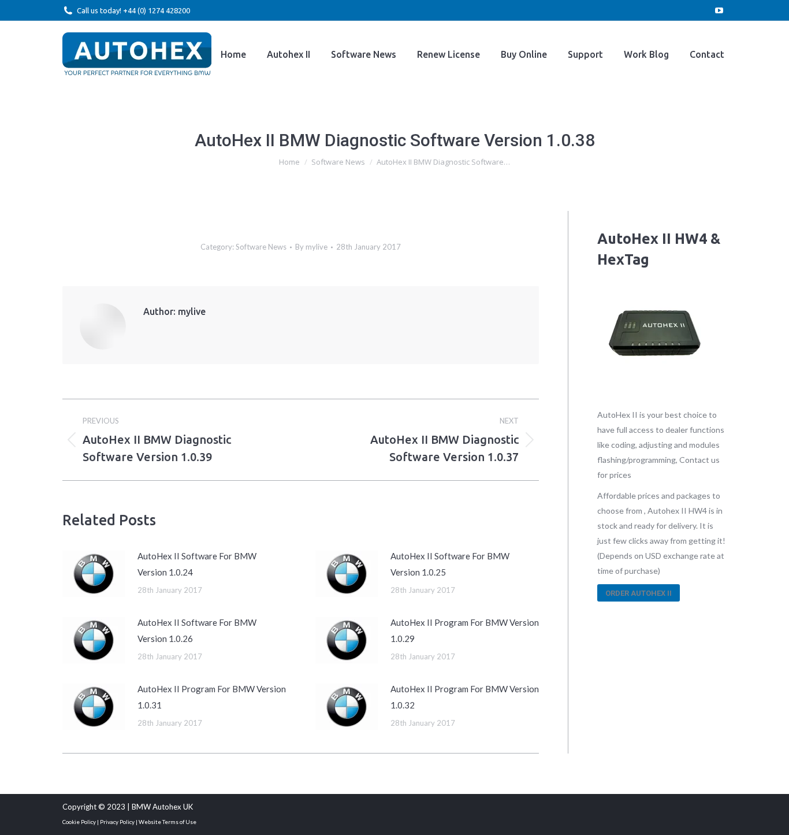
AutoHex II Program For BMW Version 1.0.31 (211, 697)
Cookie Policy (79, 821)
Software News (261, 246)
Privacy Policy (117, 821)
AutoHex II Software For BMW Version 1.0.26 (196, 630)
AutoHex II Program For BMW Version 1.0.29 (464, 630)
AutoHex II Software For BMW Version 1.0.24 (196, 564)
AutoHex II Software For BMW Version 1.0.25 (449, 564)
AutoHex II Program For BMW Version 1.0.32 (464, 697)
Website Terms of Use (167, 821)
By (311, 246)
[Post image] (94, 574)
